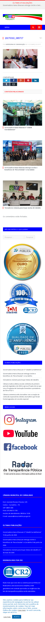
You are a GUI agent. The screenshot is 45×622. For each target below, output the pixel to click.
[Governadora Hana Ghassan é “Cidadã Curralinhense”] (22, 113)
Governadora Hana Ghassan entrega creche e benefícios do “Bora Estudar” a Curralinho (23, 5)
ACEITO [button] (17, 617)
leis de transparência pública (13, 591)
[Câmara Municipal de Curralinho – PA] (22, 16)
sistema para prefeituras (31, 583)
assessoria (19, 586)
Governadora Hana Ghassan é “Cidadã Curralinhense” (22, 370)
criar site (17, 583)
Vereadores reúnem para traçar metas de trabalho (22, 208)
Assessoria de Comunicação (15, 44)
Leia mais (21, 610)
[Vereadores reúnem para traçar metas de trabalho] (22, 193)
